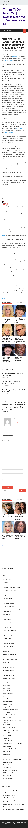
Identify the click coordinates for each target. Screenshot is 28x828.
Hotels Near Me (7, 688)
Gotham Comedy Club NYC (10, 673)
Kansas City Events (8, 691)
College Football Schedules (10, 641)
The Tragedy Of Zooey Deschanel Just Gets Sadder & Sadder (19, 320)
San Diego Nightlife (8, 740)
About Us (5, 582)
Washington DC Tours (8, 775)
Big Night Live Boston (8, 606)
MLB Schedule (6, 712)
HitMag (17, 826)
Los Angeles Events (8, 701)
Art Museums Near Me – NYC (11, 590)
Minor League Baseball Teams (10, 709)
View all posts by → (18, 422)
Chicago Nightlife (7, 633)
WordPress (10, 826)
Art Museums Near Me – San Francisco (13, 593)
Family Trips (6, 662)
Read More (5, 298)
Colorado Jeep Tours (8, 643)
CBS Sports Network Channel (10, 625)
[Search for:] (14, 490)
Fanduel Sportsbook (8, 665)
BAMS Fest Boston (8, 598)
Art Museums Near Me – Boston (11, 585)
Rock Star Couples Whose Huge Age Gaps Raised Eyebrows (19, 517)
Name (4, 465)
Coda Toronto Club (8, 638)
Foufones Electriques (8, 667)
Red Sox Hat (6, 738)
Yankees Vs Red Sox (8, 778)
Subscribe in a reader (7, 568)
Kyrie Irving (14, 198)
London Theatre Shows (9, 699)
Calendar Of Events (8, 622)
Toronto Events (7, 767)
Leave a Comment (18, 50)
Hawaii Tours (6, 685)
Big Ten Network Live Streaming (11, 609)
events (3, 36)
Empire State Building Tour (10, 659)
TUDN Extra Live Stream (9, 772)
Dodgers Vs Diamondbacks (10, 654)
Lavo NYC (5, 696)
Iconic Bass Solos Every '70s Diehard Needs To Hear (7, 516)
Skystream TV (6, 751)
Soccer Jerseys (6, 754)
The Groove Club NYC (9, 762)
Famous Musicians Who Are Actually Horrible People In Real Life (19, 536)
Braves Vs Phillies (7, 617)
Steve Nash (15, 56)
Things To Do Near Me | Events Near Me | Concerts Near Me (14, 17)
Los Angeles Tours (7, 704)
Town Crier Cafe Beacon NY (10, 770)
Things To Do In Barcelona (10, 764)
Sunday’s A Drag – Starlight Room (12, 759)
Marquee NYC (6, 707)
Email (4, 472)
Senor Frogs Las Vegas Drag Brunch (12, 748)
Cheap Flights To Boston (9, 630)
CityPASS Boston (7, 635)
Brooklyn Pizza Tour (8, 619)
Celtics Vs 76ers (7, 627)
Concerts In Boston (8, 646)
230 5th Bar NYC (7, 579)
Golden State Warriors (10, 132)
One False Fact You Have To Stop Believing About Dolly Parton (7, 339)
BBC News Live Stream (9, 601)
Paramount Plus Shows (9, 732)
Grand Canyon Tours (8, 675)
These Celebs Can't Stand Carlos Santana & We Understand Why (7, 359)
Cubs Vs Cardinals (7, 649)
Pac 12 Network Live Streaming (11, 730)
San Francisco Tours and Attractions (12, 743)
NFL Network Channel (9, 727)
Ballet (4, 595)
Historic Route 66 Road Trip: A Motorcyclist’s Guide (11, 382)
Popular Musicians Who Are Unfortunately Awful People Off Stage (20, 339)
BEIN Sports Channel (8, 603)
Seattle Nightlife (7, 746)
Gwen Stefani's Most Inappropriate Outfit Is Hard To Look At (7, 536)
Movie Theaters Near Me (9, 715)
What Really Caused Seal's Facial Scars (18, 358)
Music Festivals (7, 717)
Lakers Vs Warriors (8, 693)
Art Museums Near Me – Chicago (11, 587)
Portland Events (7, 735)
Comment (5, 444)
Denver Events (7, 651)
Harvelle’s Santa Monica (9, 678)
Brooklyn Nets (9, 60)
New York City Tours (8, 724)
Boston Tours (6, 614)
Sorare (4, 756)
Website (4, 479)
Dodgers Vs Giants (8, 657)
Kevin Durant (20, 128)
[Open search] (24, 31)
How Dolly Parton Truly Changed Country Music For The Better (7, 320)
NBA (7, 36)
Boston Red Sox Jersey (9, 611)
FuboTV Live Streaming (9, 670)
